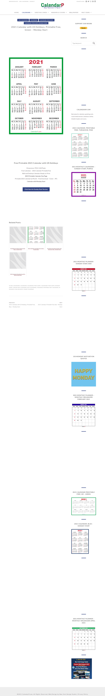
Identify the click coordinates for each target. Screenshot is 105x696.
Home (16, 12)
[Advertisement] (36, 45)
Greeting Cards (41, 12)
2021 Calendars (24, 1)
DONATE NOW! (81, 1)
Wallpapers (73, 12)
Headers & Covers (58, 12)
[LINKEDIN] (95, 1)
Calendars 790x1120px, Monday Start (36, 23)
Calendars (26, 12)
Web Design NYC (13, 1)
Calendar (40, 287)
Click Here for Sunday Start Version (36, 189)
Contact (32, 1)
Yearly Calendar (28, 289)
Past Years (86, 12)
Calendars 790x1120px (46, 20)
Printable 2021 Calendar (50, 287)
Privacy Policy (83, 694)
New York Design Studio (67, 694)
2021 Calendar (22, 287)
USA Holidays (19, 289)
